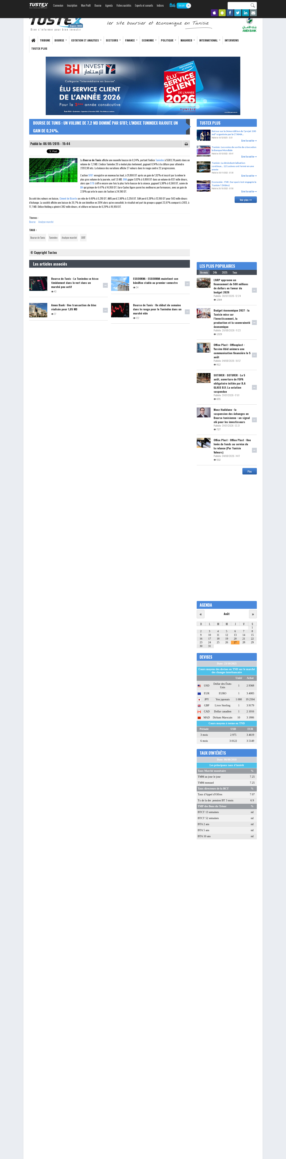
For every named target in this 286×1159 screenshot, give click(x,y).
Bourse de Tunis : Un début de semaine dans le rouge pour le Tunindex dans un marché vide (157, 309)
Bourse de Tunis (37, 237)
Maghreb (187, 40)
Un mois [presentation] (204, 272)
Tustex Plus (39, 48)
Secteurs (112, 40)
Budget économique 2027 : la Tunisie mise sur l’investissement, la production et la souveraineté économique (232, 318)
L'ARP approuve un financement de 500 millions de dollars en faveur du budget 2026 (231, 286)
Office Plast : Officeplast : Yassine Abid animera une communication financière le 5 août (232, 351)
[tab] (204, 272)
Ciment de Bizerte (68, 198)
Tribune (45, 40)
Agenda (109, 5)
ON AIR (181, 5)
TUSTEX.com (38, 5)
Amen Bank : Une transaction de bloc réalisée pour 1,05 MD (73, 307)
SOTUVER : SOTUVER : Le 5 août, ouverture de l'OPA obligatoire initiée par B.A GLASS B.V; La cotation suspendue (230, 383)
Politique (167, 40)
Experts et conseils (144, 5)
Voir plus (244, 200)
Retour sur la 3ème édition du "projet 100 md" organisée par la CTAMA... (234, 133)
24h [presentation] (215, 272)
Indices (160, 5)
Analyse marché (46, 222)
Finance (130, 40)
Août (227, 614)
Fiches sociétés (124, 5)
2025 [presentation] (224, 272)
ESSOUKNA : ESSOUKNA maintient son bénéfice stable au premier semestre (155, 280)
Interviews (232, 40)
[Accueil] (56, 24)
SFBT (90, 175)
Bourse (98, 5)
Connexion (58, 5)
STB (92, 183)
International (208, 40)
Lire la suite (247, 140)
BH (81, 187)
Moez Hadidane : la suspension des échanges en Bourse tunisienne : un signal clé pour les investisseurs (232, 415)
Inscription (72, 5)
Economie (148, 40)
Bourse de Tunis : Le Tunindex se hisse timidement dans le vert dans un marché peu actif (74, 282)
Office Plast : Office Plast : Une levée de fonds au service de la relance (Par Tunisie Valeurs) (232, 446)
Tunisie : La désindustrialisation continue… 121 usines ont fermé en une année (233, 166)
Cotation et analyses (85, 40)
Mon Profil (86, 5)
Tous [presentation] (234, 272)
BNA (125, 179)
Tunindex (159, 160)
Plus (249, 471)
